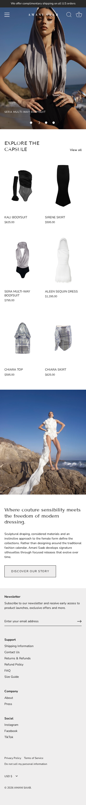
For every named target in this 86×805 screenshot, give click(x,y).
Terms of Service (33, 758)
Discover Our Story (30, 571)
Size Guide (11, 677)
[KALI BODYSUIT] (22, 186)
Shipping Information (19, 646)
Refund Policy (13, 664)
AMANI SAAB (22, 787)
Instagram (11, 725)
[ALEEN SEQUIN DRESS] (63, 260)
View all (76, 150)
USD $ (8, 776)
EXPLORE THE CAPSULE (21, 146)
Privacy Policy (12, 758)
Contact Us (12, 652)
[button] (31, 122)
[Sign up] (79, 621)
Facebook (10, 731)
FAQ (7, 671)
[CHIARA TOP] (22, 338)
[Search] (69, 15)
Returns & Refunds (17, 658)
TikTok (8, 737)
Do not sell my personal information (25, 764)
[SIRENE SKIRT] (63, 186)
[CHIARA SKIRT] (63, 338)
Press (8, 704)
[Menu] (7, 15)
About (8, 698)
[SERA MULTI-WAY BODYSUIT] (22, 260)
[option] (43, 64)
